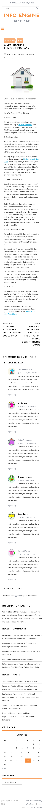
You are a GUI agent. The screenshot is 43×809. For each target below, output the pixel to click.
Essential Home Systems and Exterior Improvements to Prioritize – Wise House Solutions (18, 716)
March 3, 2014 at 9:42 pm (27, 407)
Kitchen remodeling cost (26, 54)
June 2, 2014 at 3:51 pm (27, 517)
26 (16, 760)
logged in (17, 595)
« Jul (4, 768)
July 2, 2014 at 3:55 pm (27, 554)
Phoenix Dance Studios (23, 659)
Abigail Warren (24, 551)
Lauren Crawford (25, 369)
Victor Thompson (25, 440)
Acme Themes (36, 807)
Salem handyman (10, 58)
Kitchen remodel (11, 54)
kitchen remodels (25, 124)
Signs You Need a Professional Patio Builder (19, 681)
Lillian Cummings (9, 664)
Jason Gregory (7, 635)
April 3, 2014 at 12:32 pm (27, 443)
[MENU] (2, 28)
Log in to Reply (12, 395)
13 (22, 752)
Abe (20, 40)
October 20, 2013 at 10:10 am (29, 373)
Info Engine (22, 15)
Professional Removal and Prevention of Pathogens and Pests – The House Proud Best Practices (20, 697)
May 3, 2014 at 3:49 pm (27, 480)
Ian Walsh (6, 651)
